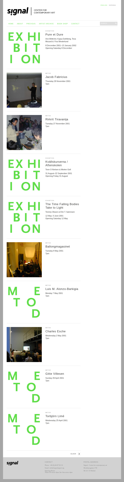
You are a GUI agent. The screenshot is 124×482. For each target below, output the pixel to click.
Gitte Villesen (54, 373)
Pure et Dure (54, 34)
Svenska (112, 5)
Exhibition (49, 31)
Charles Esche (55, 331)
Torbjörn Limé (54, 416)
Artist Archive (46, 24)
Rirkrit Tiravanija (56, 119)
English (104, 5)
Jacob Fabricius (56, 77)
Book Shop (62, 24)
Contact (75, 24)
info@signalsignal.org (57, 468)
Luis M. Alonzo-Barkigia (61, 289)
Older (73, 454)
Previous (31, 24)
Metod (48, 73)
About (20, 24)
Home (11, 24)
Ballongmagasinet (57, 246)
